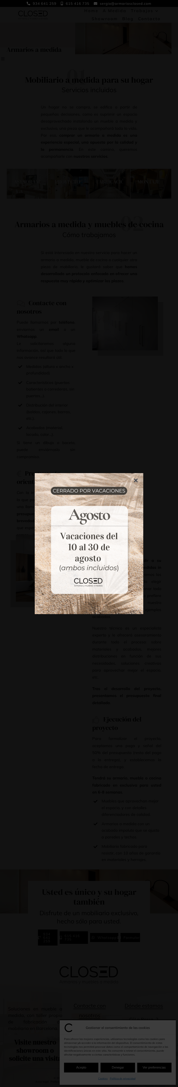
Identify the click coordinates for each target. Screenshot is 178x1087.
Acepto (81, 1067)
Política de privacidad (122, 1078)
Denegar (118, 1067)
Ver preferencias (154, 1067)
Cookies (103, 1078)
